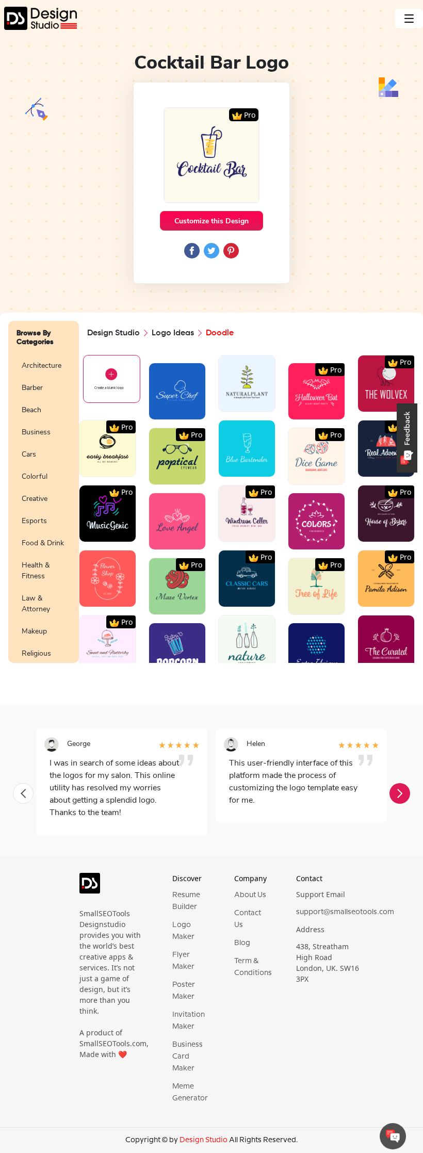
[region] (43, 507)
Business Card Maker (187, 1056)
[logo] (89, 887)
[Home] (38, 18)
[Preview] (165, 407)
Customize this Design (211, 221)
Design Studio (113, 333)
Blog (242, 943)
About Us (250, 895)
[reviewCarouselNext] (399, 793)
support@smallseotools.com (345, 912)
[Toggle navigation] (409, 18)
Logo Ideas (173, 333)
